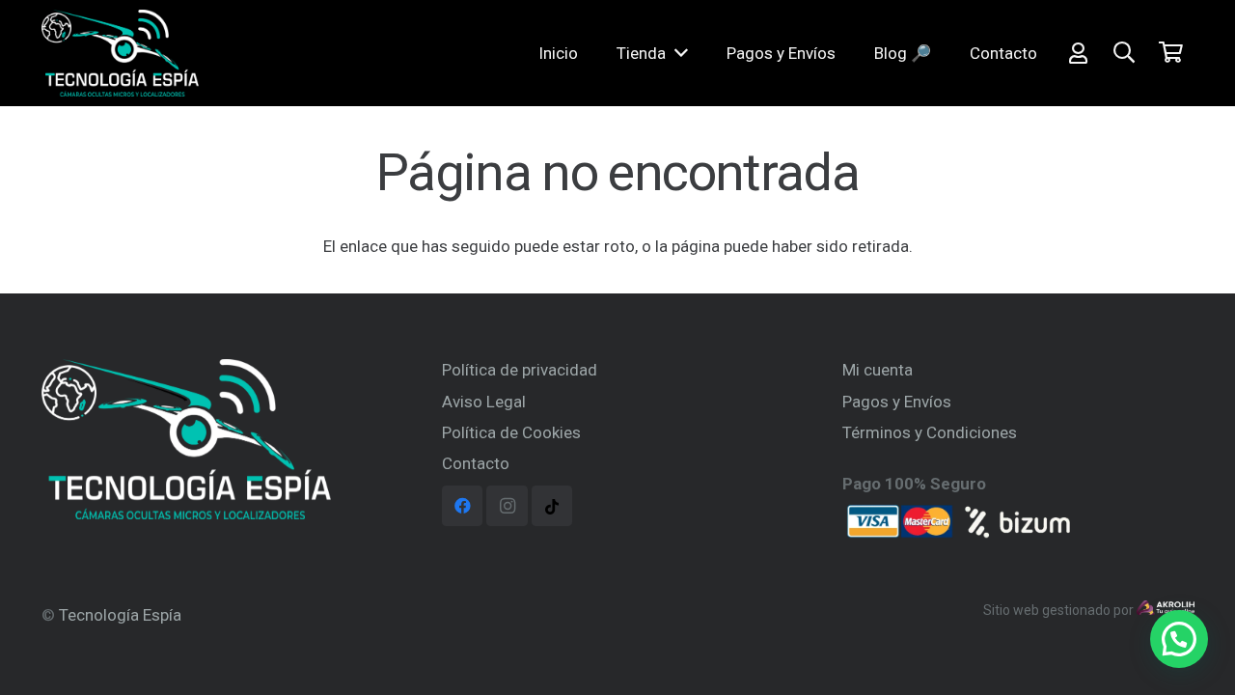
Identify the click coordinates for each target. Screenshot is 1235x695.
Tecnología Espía (120, 615)
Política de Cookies (511, 432)
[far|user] (1078, 53)
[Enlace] (120, 53)
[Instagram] (507, 506)
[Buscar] (1124, 53)
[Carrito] (1170, 53)
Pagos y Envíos (896, 401)
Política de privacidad (519, 369)
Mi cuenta (877, 369)
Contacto (475, 463)
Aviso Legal (484, 401)
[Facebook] (462, 506)
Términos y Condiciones (929, 432)
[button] (1179, 639)
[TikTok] (552, 506)
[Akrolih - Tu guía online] (1165, 610)
